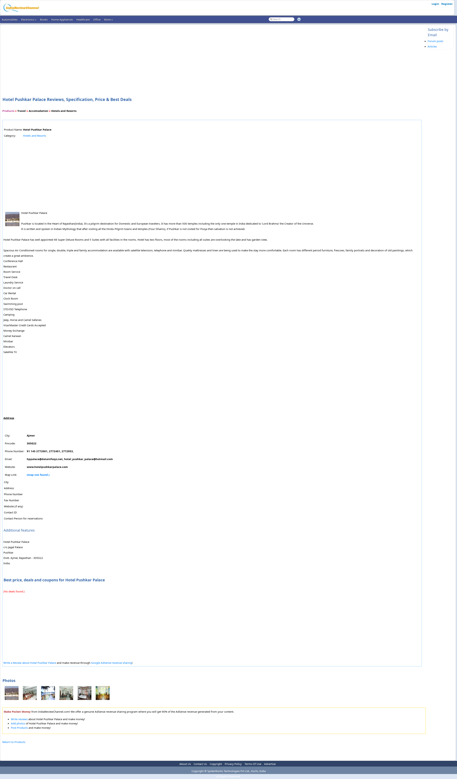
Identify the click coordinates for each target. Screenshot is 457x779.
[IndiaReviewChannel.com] (21, 13)
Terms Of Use (253, 764)
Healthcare (83, 19)
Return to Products (13, 742)
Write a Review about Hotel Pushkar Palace (29, 662)
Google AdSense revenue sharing (111, 662)
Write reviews (19, 719)
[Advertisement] (214, 55)
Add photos (18, 723)
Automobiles (9, 19)
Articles (432, 46)
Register (447, 4)
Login (435, 4)
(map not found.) (38, 474)
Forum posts (435, 41)
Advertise (270, 764)
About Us (185, 764)
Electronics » (28, 19)
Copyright (216, 764)
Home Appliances (62, 19)
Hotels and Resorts (34, 135)
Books (44, 19)
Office (97, 19)
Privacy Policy (233, 764)
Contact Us (200, 764)
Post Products (19, 727)
